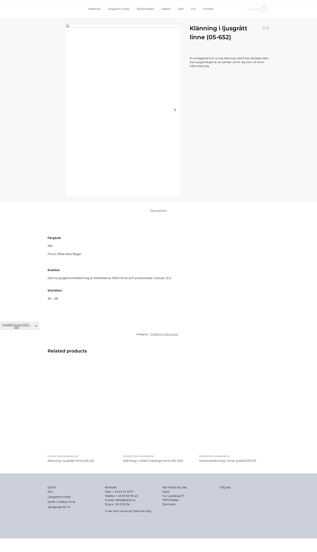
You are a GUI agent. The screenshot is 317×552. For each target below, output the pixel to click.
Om (193, 9)
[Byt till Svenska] (172, 542)
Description (158, 210)
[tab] (158, 210)
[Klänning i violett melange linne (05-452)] (158, 406)
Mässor (166, 9)
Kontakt (208, 9)
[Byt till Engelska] (221, 9)
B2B (181, 9)
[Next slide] (175, 110)
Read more (82, 467)
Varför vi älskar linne (61, 502)
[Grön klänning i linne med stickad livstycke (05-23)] (264, 28)
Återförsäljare (145, 9)
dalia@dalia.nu (125, 500)
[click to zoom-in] (123, 110)
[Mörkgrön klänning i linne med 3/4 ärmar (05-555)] (267, 28)
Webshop (94, 9)
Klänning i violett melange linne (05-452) (153, 460)
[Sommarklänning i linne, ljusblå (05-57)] (234, 406)
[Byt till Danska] (233, 9)
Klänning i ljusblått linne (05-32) (71, 460)
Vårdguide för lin (59, 507)
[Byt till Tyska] (227, 9)
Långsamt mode (118, 9)
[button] (257, 9)
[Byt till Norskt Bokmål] (239, 9)
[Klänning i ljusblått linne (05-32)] (83, 406)
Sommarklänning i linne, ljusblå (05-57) (227, 460)
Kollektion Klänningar (164, 334)
